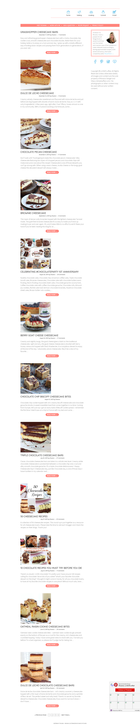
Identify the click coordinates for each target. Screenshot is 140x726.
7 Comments (62, 35)
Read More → (52, 52)
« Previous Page (40, 715)
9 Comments (62, 96)
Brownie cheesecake (33, 213)
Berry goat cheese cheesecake (39, 335)
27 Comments (60, 458)
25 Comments (60, 519)
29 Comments (60, 629)
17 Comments (62, 154)
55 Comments (60, 688)
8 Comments (62, 216)
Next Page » (65, 715)
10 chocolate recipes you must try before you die (51, 567)
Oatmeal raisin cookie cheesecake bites (45, 626)
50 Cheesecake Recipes (33, 516)
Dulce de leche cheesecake (37, 93)
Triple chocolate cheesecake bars (41, 455)
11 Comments (60, 570)
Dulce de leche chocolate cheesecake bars (47, 685)
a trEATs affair (35, 10)
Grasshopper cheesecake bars (39, 32)
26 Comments (61, 274)
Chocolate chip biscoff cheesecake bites (45, 396)
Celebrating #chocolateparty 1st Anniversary (49, 271)
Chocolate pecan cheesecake (38, 151)
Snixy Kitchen (82, 723)
